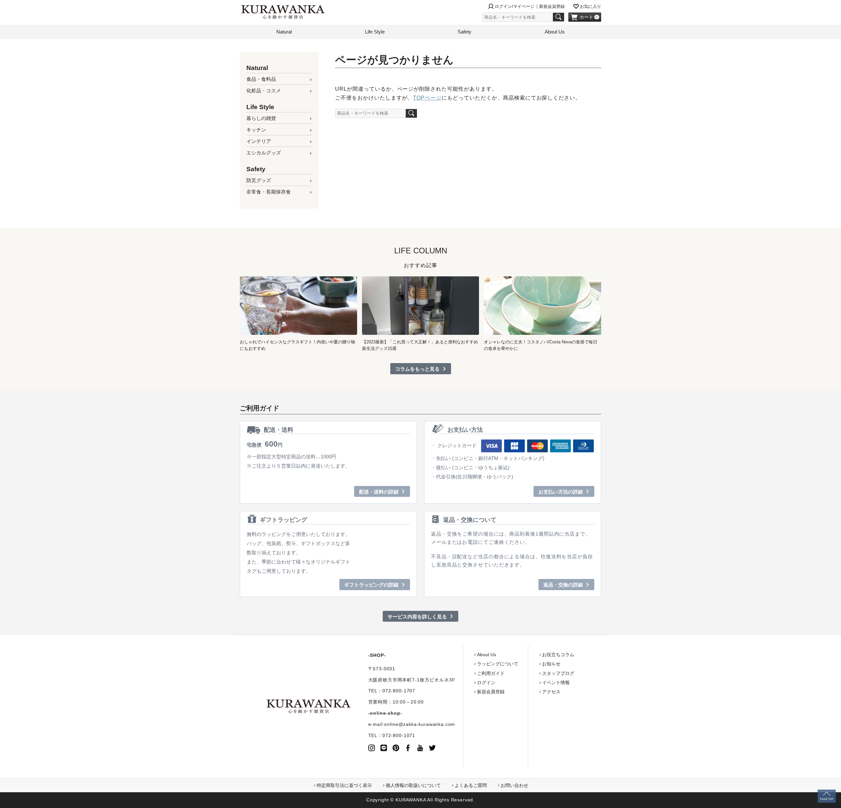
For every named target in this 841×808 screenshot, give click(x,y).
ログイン (486, 682)
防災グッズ (258, 180)
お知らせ (551, 663)
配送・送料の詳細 (378, 492)
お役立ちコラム (558, 654)
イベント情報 (556, 682)
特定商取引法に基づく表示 (344, 785)
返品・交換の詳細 (563, 585)
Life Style (375, 32)
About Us (555, 32)
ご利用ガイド (491, 673)
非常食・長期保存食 (268, 192)
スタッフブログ (558, 673)
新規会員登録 (552, 6)
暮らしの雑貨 (261, 118)
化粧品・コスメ (263, 90)
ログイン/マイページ (514, 6)
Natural (284, 32)
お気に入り (590, 6)
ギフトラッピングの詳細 (371, 585)
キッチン (256, 129)
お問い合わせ (514, 785)
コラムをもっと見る (417, 369)
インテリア (258, 141)
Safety (464, 32)
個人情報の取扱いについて (413, 785)
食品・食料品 (261, 79)
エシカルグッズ (263, 152)
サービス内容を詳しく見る (417, 616)
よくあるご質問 (471, 785)
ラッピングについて (497, 663)
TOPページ (427, 98)
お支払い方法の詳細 (560, 492)
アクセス (551, 691)
